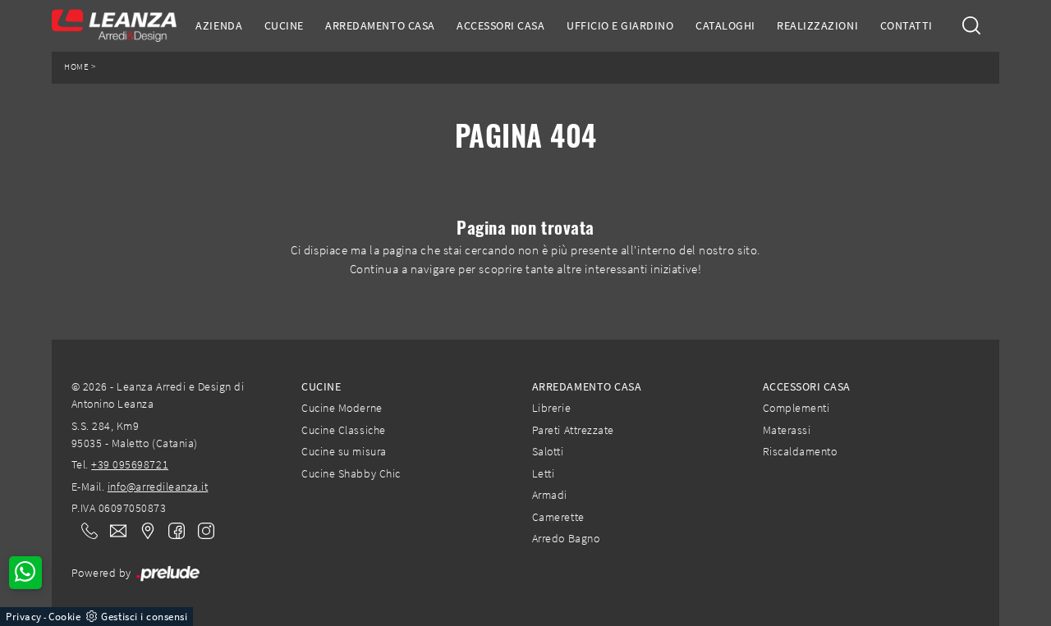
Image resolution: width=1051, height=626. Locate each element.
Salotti (548, 451)
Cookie (64, 617)
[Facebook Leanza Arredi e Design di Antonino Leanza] (173, 530)
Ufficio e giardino (620, 25)
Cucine (284, 25)
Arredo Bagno (565, 538)
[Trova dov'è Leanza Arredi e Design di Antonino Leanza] (143, 531)
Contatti (906, 25)
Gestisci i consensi (144, 617)
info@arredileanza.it (158, 486)
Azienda (218, 25)
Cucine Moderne (341, 407)
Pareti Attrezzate (573, 430)
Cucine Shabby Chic (350, 473)
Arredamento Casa (379, 25)
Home (76, 67)
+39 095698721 (129, 464)
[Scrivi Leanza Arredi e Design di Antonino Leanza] (113, 531)
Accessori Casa (500, 25)
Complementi (796, 407)
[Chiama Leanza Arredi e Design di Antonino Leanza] (84, 531)
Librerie (551, 407)
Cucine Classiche (343, 430)
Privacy (24, 617)
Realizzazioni (817, 25)
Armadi (549, 494)
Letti (543, 473)
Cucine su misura (343, 451)
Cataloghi (725, 25)
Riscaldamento (800, 451)
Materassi (787, 430)
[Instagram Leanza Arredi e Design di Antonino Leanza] (201, 530)
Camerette (558, 516)
